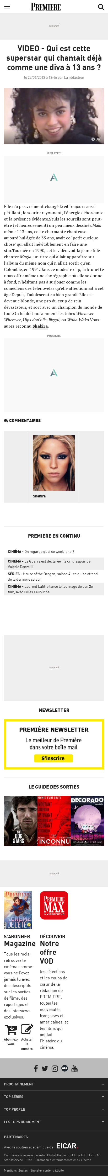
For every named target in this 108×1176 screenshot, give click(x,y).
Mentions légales (16, 1170)
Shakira (40, 326)
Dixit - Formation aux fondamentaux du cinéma (58, 1160)
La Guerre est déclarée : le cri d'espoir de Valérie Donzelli (49, 564)
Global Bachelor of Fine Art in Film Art (74, 1155)
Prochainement (19, 1084)
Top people (14, 1109)
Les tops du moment (22, 1122)
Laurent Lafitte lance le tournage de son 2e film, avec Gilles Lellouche (50, 589)
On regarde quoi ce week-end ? (41, 551)
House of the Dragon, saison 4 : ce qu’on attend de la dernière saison (53, 576)
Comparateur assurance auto (24, 1155)
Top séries (13, 1097)
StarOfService (13, 1160)
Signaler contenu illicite (47, 1170)
